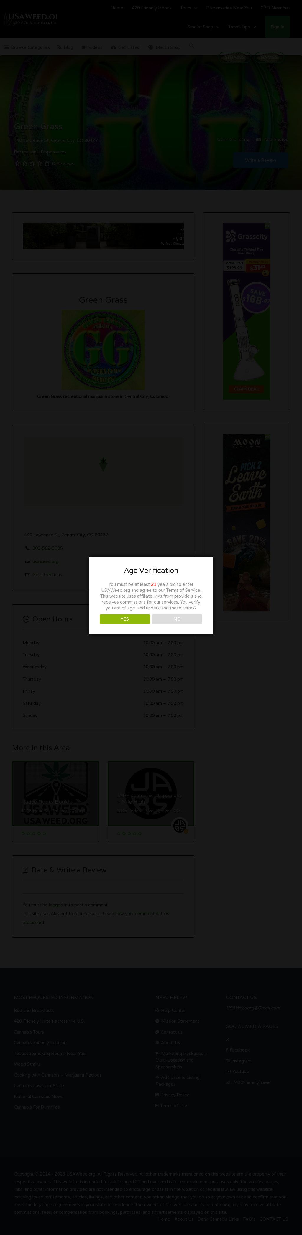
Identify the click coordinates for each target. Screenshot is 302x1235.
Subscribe (151, 619)
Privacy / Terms (151, 675)
